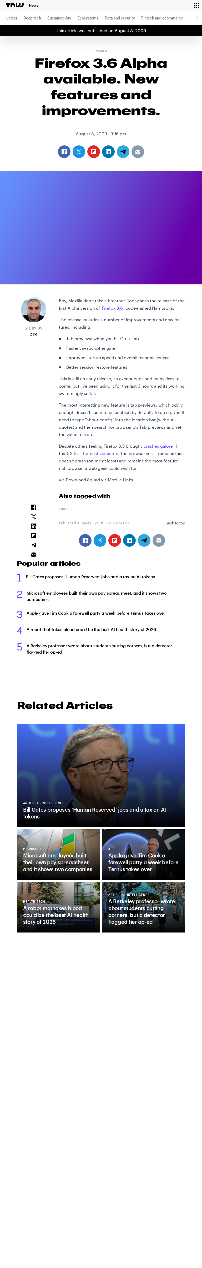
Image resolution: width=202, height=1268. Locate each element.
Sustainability (59, 17)
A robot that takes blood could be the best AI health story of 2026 (91, 629)
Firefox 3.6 (112, 307)
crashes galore (158, 445)
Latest (11, 17)
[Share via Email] (159, 540)
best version (102, 453)
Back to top (175, 523)
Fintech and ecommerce (162, 17)
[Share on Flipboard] (114, 540)
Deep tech (32, 17)
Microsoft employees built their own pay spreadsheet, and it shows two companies (97, 596)
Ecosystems (88, 17)
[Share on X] (100, 540)
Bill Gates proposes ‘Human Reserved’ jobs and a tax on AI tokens (90, 576)
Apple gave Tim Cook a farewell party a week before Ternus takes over (96, 612)
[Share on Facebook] (85, 540)
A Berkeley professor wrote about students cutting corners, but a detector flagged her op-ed (99, 648)
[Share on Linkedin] (129, 540)
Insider (101, 51)
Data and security (120, 17)
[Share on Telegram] (144, 540)
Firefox (66, 509)
